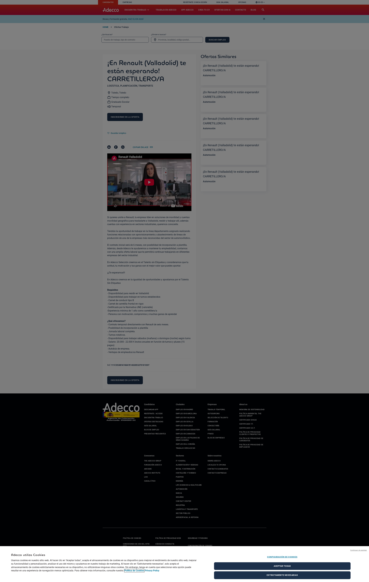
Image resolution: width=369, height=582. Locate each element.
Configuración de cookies (282, 557)
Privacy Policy (152, 570)
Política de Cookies (134, 570)
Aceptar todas (282, 566)
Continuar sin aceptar (358, 550)
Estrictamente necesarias (282, 575)
